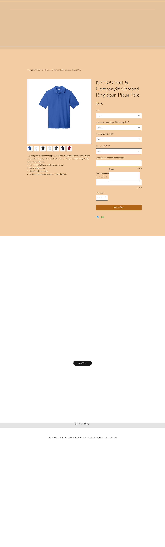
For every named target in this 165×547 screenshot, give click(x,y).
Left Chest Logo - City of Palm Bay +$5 (112, 122)
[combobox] (119, 116)
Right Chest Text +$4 (105, 133)
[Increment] (105, 197)
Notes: (112, 169)
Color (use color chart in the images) (111, 157)
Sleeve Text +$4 (103, 145)
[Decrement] (98, 197)
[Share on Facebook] (97, 217)
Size (98, 110)
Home (29, 69)
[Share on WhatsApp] (102, 217)
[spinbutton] (102, 197)
